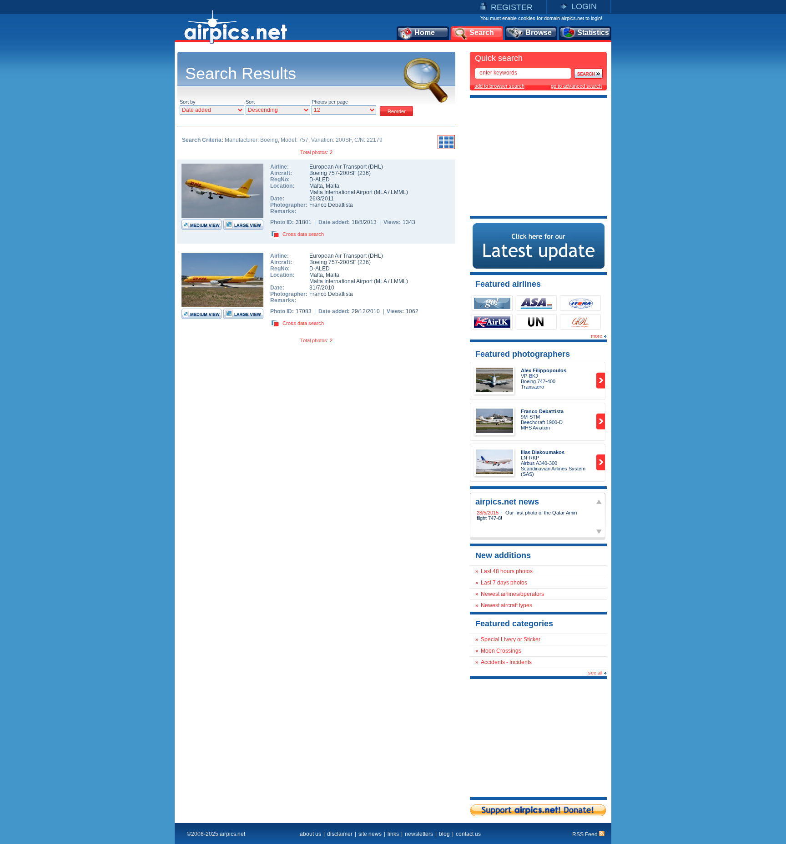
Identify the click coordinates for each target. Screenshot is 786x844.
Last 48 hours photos (507, 571)
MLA (381, 192)
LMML (398, 192)
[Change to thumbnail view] (446, 148)
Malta (316, 186)
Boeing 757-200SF (333, 173)
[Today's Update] (539, 267)
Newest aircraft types (506, 605)
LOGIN (584, 6)
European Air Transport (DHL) (346, 167)
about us (310, 834)
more (596, 336)
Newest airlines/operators (512, 594)
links (393, 834)
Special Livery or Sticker (510, 639)
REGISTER (512, 7)
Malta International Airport (341, 192)
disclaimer (340, 834)
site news (370, 834)
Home (424, 32)
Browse (538, 32)
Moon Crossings (501, 651)
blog (444, 834)
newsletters (419, 834)
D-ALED (319, 179)
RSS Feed (585, 834)
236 (364, 173)
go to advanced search (576, 86)
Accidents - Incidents (506, 662)
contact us (468, 834)
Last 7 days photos (504, 582)
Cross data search (303, 234)
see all (595, 672)
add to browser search (499, 86)
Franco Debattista (331, 205)
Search (481, 32)
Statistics (593, 32)
